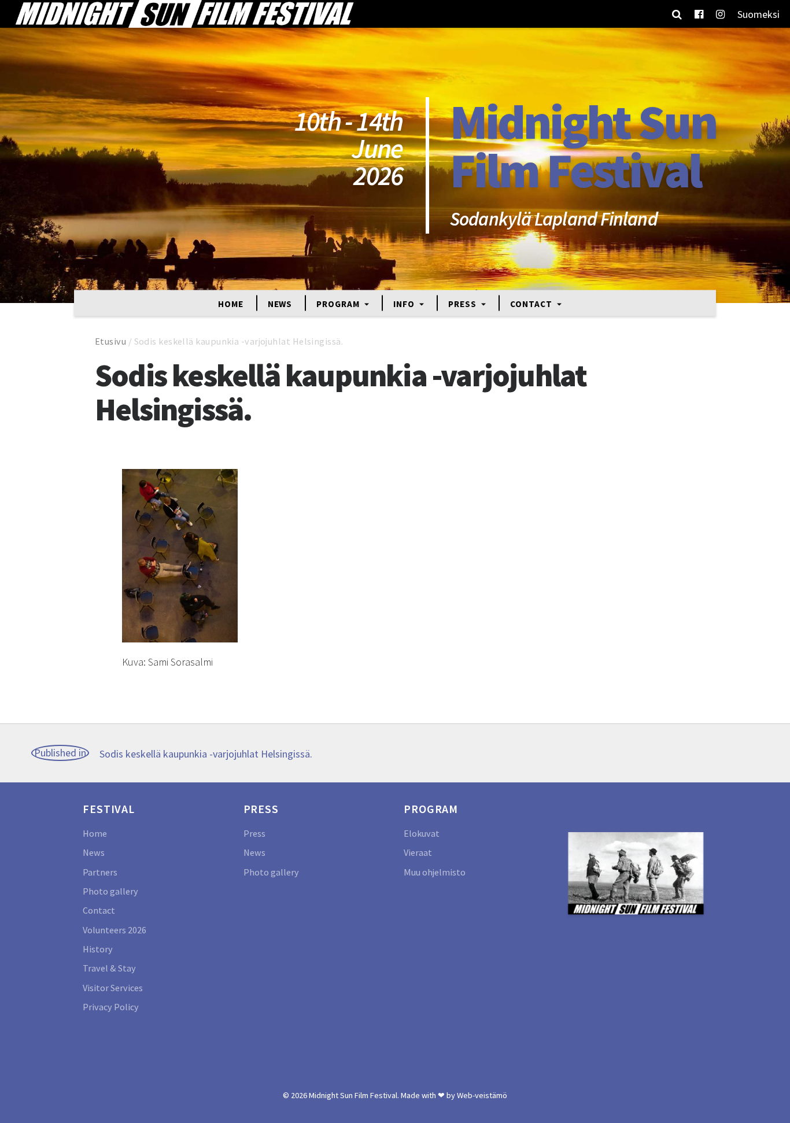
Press (463, 303)
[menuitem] (758, 14)
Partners (100, 872)
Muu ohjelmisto (435, 872)
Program (338, 303)
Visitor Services (113, 987)
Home (230, 303)
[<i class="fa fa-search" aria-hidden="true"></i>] (677, 14)
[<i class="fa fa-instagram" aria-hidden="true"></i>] (720, 14)
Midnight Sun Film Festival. (354, 1095)
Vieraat (418, 852)
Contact (532, 303)
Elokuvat (422, 833)
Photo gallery (110, 891)
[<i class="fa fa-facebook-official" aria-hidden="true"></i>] (699, 14)
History (98, 949)
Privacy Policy (111, 1007)
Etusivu (110, 341)
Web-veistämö (482, 1095)
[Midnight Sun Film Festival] (183, 14)
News (280, 303)
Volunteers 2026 (114, 930)
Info (405, 303)
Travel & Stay (109, 968)
